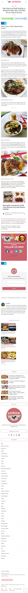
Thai (2, 548)
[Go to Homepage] (14, 2)
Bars (2, 443)
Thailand (3, 551)
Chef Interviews (4, 456)
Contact (10, 588)
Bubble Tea (3, 448)
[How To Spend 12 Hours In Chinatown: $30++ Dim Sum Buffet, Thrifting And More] (4, 393)
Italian (2, 503)
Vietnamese (3, 556)
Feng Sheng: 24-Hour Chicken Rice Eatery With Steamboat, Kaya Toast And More (8, 361)
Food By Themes (4, 476)
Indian (2, 498)
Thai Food (24, 297)
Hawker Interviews (5, 491)
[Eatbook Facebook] (7, 251)
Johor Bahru (3, 511)
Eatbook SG (14, 256)
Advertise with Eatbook (7, 579)
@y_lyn (7, 60)
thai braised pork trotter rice (14, 297)
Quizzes (2, 531)
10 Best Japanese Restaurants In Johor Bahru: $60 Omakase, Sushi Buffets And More (16, 398)
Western (3, 558)
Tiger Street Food (5, 553)
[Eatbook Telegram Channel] (16, 251)
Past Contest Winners (18, 588)
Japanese (3, 508)
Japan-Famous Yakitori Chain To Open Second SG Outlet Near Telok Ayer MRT (8, 346)
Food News (3, 481)
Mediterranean (4, 523)
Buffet (2, 451)
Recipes (2, 533)
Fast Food (3, 471)
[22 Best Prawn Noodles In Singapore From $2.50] (4, 382)
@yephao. (25, 231)
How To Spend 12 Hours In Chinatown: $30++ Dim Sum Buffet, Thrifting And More (16, 393)
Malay (2, 518)
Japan (2, 506)
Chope (2, 461)
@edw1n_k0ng (9, 99)
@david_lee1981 (10, 179)
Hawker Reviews (4, 493)
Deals (2, 463)
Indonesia (3, 501)
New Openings (4, 526)
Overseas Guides (4, 528)
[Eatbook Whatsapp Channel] (21, 251)
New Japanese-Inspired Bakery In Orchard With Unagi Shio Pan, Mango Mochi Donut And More (17, 377)
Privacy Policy (12, 590)
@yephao (8, 140)
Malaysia (3, 521)
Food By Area (4, 473)
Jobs (6, 588)
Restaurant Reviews (5, 536)
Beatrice (8, 303)
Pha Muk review (20, 220)
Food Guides (3, 478)
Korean (2, 516)
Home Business (4, 496)
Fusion (2, 486)
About (2, 588)
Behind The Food (4, 446)
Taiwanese (3, 546)
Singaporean (4, 538)
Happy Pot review (11, 223)
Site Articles (3, 541)
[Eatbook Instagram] (12, 251)
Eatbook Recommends (6, 468)
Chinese (2, 458)
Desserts (3, 466)
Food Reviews (4, 483)
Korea (2, 513)
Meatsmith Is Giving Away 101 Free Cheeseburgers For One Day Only (8, 332)
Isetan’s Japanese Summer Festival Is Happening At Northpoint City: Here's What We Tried (17, 387)
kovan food (4, 297)
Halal (2, 488)
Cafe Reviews (4, 453)
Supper (2, 543)
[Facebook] (2, 23)
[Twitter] (5, 23)
